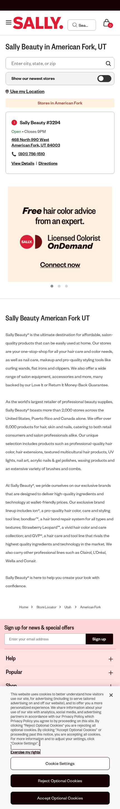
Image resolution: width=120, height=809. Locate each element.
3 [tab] (66, 286)
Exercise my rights (25, 752)
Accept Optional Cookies (60, 798)
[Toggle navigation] (8, 22)
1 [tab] (52, 286)
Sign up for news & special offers (39, 627)
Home (23, 607)
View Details (22, 163)
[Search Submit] (75, 25)
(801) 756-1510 (31, 153)
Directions (48, 163)
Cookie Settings (60, 763)
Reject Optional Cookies (60, 780)
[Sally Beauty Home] (38, 23)
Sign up (99, 639)
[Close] (111, 695)
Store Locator (46, 607)
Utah (67, 607)
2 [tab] (59, 286)
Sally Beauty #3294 (40, 122)
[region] (60, 747)
